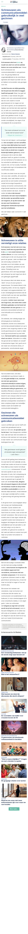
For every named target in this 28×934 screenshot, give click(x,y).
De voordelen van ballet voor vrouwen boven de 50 (12, 717)
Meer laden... (14, 809)
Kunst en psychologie (7, 672)
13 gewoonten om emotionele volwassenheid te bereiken (12, 738)
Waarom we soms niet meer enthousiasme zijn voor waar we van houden (13, 802)
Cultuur (3, 714)
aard (6, 252)
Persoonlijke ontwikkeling (9, 735)
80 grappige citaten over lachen (13, 781)
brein (18, 62)
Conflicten (4, 692)
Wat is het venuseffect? (10, 674)
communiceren (6, 469)
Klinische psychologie (7, 651)
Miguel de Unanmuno (15, 135)
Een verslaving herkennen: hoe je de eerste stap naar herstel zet (13, 654)
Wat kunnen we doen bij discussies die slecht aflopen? (12, 695)
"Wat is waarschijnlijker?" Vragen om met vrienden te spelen (14, 760)
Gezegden (4, 757)
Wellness (3, 6)
